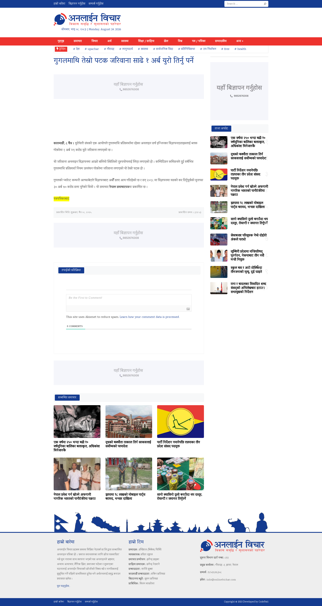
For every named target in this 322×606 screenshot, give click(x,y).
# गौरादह (109, 49)
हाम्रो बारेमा (59, 4)
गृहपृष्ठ (61, 41)
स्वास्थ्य (124, 41)
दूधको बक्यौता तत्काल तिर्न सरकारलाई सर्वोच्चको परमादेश (128, 444)
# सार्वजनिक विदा (163, 49)
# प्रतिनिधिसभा (186, 49)
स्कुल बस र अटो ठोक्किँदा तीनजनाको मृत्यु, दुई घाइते (246, 270)
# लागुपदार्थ (126, 49)
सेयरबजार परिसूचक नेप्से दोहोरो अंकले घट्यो (249, 237)
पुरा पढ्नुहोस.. (63, 586)
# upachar (92, 49)
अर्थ (110, 41)
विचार (95, 41)
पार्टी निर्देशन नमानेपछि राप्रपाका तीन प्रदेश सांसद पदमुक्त (178, 444)
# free (225, 49)
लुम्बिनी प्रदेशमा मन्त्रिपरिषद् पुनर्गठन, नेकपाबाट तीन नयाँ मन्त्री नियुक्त (247, 256)
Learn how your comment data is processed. (149, 317)
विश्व (180, 41)
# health (240, 49)
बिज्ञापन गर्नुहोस (77, 4)
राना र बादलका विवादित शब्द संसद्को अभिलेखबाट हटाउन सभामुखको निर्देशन (248, 288)
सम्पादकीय (221, 41)
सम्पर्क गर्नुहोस (96, 4)
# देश (76, 49)
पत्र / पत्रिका (198, 41)
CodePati (263, 602)
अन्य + (239, 41)
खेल (166, 41)
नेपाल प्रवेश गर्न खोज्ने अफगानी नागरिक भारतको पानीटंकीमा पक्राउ (75, 497)
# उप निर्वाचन (208, 49)
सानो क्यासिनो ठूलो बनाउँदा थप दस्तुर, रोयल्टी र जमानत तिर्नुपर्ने (179, 497)
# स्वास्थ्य (143, 49)
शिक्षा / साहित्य (146, 41)
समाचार (78, 41)
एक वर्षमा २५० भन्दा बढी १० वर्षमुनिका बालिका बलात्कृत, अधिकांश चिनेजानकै (77, 446)
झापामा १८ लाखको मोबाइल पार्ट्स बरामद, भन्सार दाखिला (125, 497)
